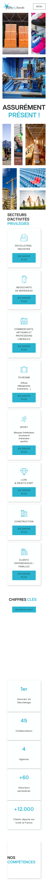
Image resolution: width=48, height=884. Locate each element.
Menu (39, 6)
